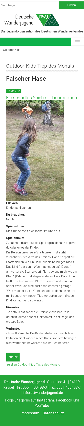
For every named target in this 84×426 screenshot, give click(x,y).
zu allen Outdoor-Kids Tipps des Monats (33, 364)
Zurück (13, 357)
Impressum (29, 413)
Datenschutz (53, 413)
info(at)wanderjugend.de (43, 393)
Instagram (45, 400)
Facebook (64, 400)
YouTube (42, 406)
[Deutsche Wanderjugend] (42, 19)
